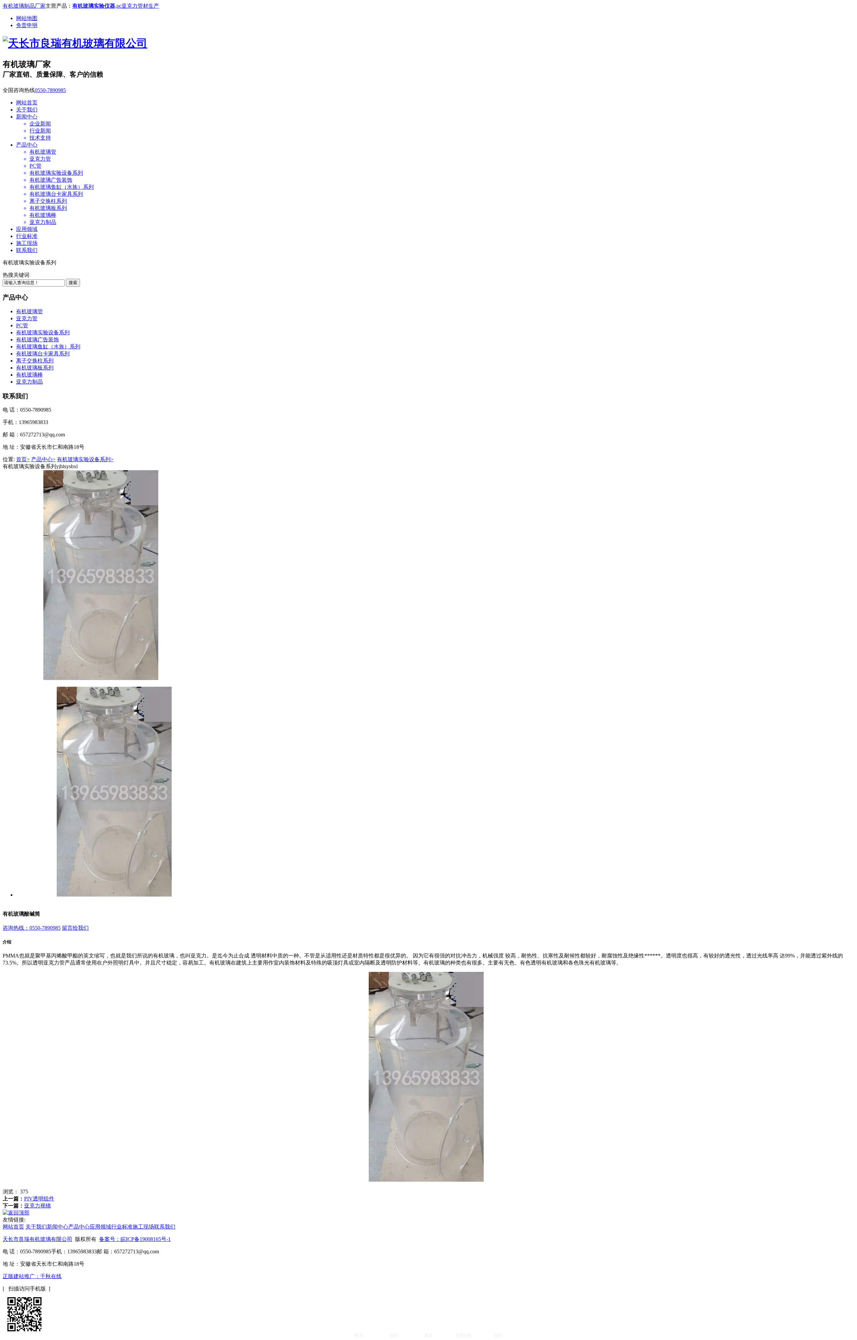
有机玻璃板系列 (35, 367)
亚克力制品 (29, 382)
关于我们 (26, 109)
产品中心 (26, 145)
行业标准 (26, 236)
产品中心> (43, 459)
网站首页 (26, 102)
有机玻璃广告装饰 (37, 339)
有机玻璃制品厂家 (24, 6)
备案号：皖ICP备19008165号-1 (135, 1239)
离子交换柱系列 (35, 360)
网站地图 (26, 18)
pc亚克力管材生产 (137, 6)
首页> (23, 459)
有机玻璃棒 (29, 375)
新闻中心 (26, 116)
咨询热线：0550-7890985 (32, 928)
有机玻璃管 (29, 311)
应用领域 (26, 229)
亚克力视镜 (37, 1205)
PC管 (22, 325)
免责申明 (26, 25)
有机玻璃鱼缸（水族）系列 (48, 346)
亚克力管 (26, 318)
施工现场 (26, 243)
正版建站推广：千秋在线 (32, 1276)
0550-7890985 (50, 90)
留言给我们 (75, 928)
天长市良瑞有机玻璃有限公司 (37, 1239)
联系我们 (26, 250)
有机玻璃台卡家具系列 (43, 353)
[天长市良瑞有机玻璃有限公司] (75, 43)
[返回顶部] (16, 1213)
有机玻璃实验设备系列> (85, 459)
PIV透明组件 (39, 1198)
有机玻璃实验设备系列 (43, 332)
